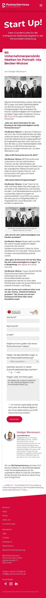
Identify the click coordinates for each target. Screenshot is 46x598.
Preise (5, 516)
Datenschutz (8, 546)
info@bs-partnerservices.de (14, 574)
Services (5, 507)
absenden (14, 419)
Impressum (7, 542)
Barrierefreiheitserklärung (13, 550)
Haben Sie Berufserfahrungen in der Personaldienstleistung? (22, 356)
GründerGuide (8, 524)
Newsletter (7, 530)
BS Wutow (9, 116)
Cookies (5, 538)
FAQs (4, 512)
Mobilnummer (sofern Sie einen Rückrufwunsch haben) (22, 344)
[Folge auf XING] (6, 584)
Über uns (6, 520)
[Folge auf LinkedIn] (16, 584)
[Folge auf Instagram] (11, 584)
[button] (41, 5)
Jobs (4, 534)
